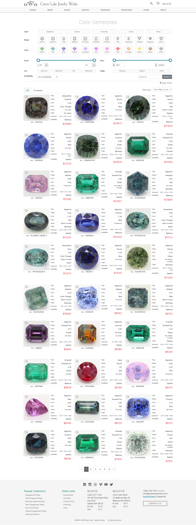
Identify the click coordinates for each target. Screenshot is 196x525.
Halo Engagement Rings (34, 505)
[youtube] (106, 484)
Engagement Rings (32, 495)
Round (42, 42)
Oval (63, 42)
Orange (128, 52)
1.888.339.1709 (150, 491)
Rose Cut (44, 71)
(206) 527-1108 (94, 495)
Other (158, 32)
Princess (85, 42)
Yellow (139, 52)
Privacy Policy (69, 501)
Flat (73, 71)
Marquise (129, 42)
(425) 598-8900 (120, 495)
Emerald (96, 42)
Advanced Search (32, 514)
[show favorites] (158, 4)
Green (42, 52)
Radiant (74, 42)
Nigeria (142, 71)
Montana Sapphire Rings (35, 501)
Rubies (77, 32)
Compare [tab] (38, 90)
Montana (122, 71)
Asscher (107, 42)
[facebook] (84, 484)
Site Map (66, 498)
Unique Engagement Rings (35, 511)
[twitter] (111, 484)
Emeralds (104, 32)
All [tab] (27, 90)
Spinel (131, 32)
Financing (67, 505)
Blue (63, 52)
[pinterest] (95, 484)
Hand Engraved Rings (34, 498)
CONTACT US (155, 503)
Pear (117, 42)
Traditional (88, 71)
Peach (107, 52)
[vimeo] (100, 484)
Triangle (139, 42)
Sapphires (50, 32)
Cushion (53, 42)
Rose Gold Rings (32, 508)
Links (65, 508)
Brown (150, 52)
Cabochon (59, 71)
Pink (96, 52)
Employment (68, 495)
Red (117, 52)
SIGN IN (165, 4)
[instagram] (90, 484)
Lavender (85, 52)
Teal (52, 52)
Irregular (150, 42)
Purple (74, 52)
